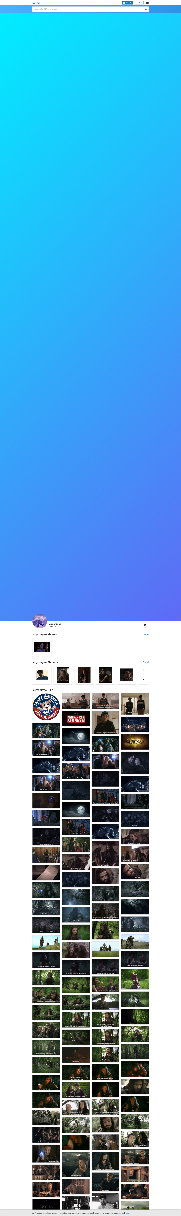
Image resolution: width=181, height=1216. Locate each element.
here (127, 1213)
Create (128, 2)
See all (146, 634)
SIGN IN (139, 2)
